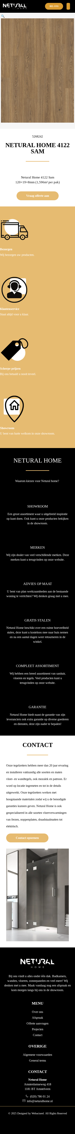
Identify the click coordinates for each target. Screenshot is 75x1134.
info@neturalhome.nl (39, 1101)
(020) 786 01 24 (39, 1096)
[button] (3, 16)
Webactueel (38, 1113)
